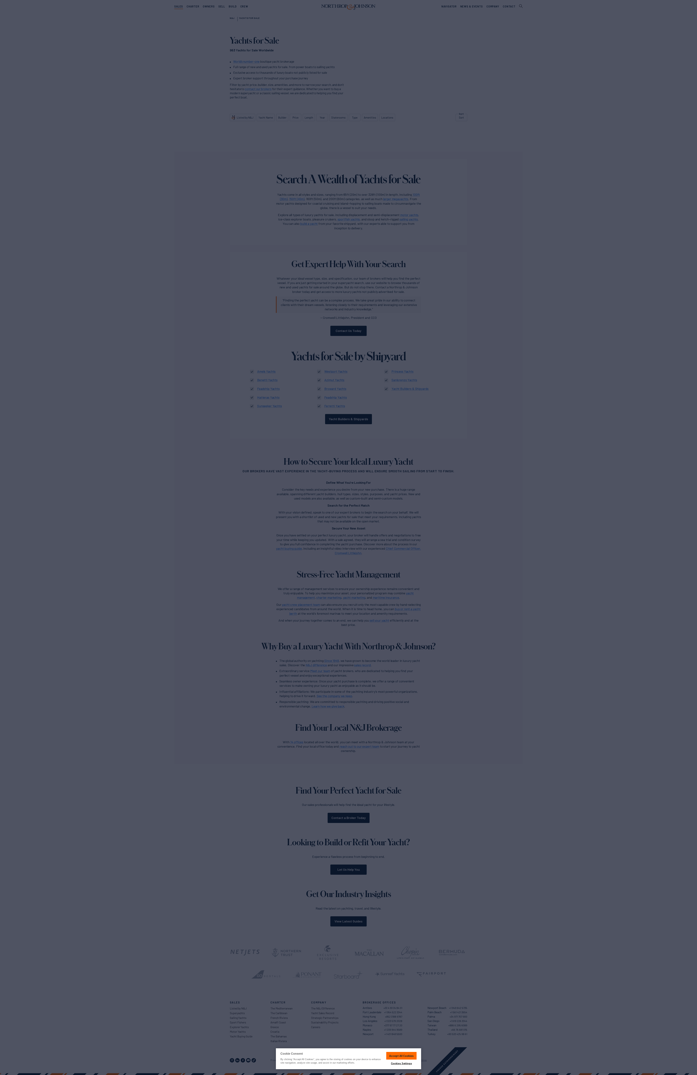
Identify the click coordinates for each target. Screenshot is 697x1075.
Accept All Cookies (401, 1055)
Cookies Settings (401, 1063)
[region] (348, 1058)
